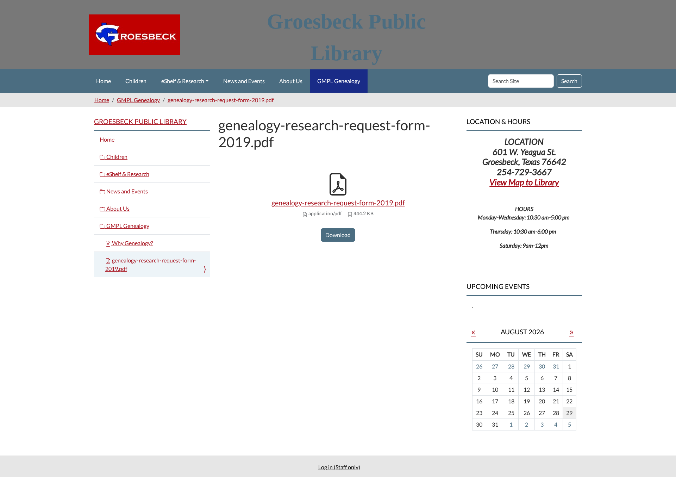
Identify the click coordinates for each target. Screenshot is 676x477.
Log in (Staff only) (339, 467)
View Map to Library (524, 182)
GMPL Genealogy (338, 81)
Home (103, 81)
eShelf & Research (182, 81)
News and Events (244, 81)
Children (135, 81)
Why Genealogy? (132, 243)
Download (338, 234)
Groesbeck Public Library (140, 121)
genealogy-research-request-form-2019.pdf (338, 202)
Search (569, 81)
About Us (290, 81)
